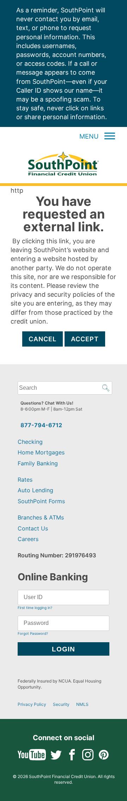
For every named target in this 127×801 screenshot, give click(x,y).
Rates (25, 479)
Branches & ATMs (41, 517)
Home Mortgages (41, 452)
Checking (30, 441)
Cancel (42, 339)
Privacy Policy (32, 704)
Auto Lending (35, 490)
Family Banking (38, 463)
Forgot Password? (33, 633)
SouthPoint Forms (41, 501)
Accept (85, 339)
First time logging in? (35, 607)
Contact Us (33, 528)
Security (61, 704)
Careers (28, 538)
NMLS (82, 704)
